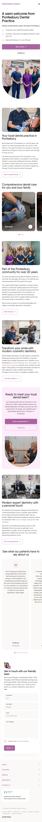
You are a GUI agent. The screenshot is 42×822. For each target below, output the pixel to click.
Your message (10, 721)
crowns (17, 520)
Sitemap (24, 811)
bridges (23, 520)
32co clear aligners (31, 363)
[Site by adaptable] (6, 817)
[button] (19, 234)
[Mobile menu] (39, 4)
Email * (8, 713)
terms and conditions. (22, 741)
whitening (5, 522)
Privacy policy (16, 811)
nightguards (31, 520)
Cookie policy (6, 813)
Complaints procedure (33, 811)
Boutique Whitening (17, 363)
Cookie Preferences (16, 813)
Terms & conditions (7, 811)
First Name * (9, 695)
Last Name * (9, 704)
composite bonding (8, 365)
